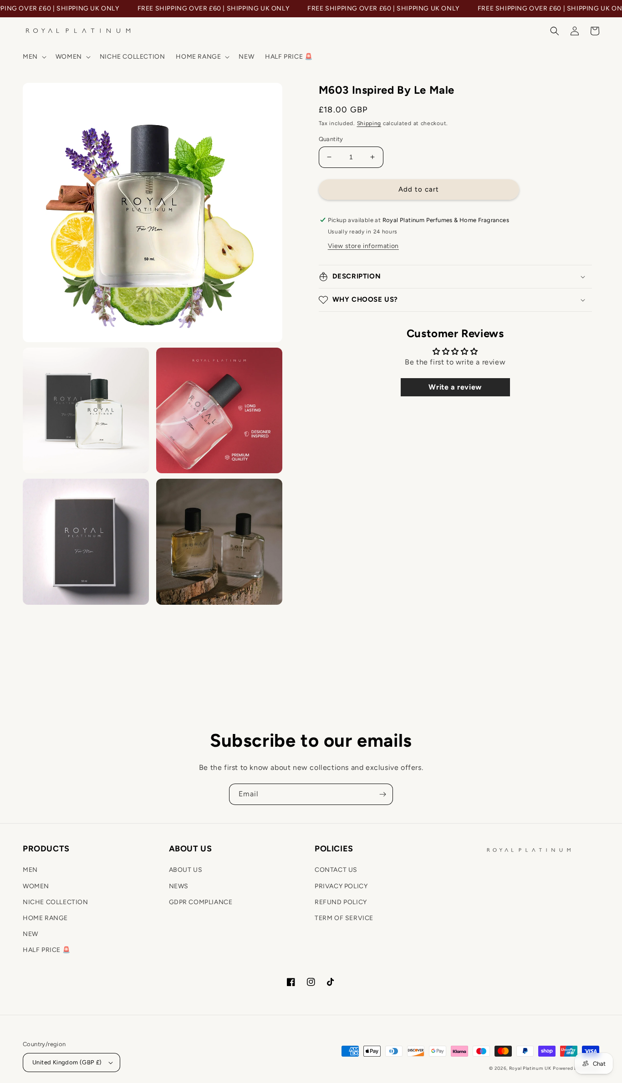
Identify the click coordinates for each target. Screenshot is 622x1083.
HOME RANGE (45, 918)
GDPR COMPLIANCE (201, 902)
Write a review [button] (454, 387)
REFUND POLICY (341, 902)
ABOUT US (186, 870)
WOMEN (36, 886)
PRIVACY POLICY (341, 886)
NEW (30, 934)
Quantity (331, 139)
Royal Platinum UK (530, 1068)
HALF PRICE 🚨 (46, 950)
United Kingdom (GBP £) (67, 1062)
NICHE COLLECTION (55, 902)
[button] (33, 56)
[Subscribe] (382, 794)
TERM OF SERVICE (344, 918)
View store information (363, 246)
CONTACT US (336, 870)
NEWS (179, 886)
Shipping (369, 123)
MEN (30, 870)
